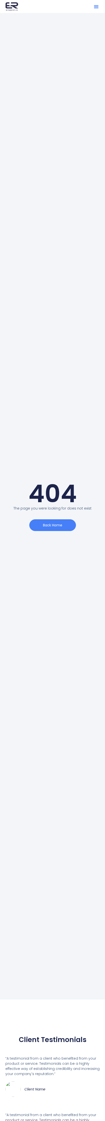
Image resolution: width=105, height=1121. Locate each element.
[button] (96, 6)
